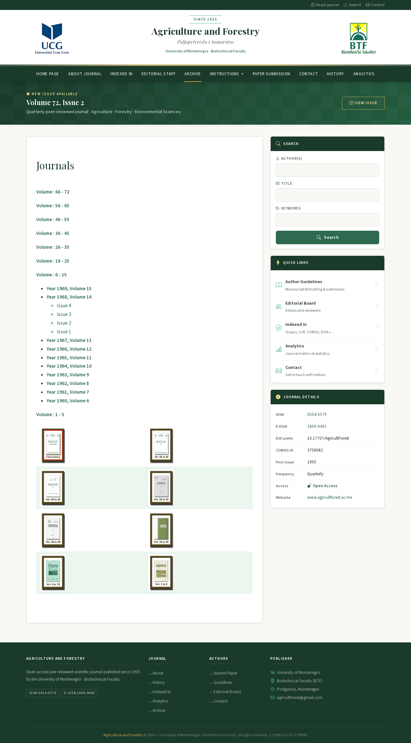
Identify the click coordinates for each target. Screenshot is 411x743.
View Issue (366, 103)
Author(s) (291, 158)
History (335, 73)
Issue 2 (64, 323)
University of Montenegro (186, 51)
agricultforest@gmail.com (299, 698)
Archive (192, 73)
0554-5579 (317, 414)
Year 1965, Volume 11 (69, 357)
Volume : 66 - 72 (52, 191)
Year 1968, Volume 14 (69, 296)
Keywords (291, 208)
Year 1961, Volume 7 (68, 392)
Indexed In (162, 692)
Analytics (364, 73)
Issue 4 (64, 305)
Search (331, 237)
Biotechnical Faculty (228, 51)
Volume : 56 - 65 (52, 205)
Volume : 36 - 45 (52, 233)
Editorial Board (227, 692)
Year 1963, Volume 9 (68, 374)
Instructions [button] (224, 73)
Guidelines (223, 682)
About (158, 673)
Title (286, 183)
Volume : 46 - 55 (52, 219)
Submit (355, 5)
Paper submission (271, 73)
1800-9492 (317, 426)
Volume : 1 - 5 (50, 414)
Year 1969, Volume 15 (69, 288)
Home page (47, 73)
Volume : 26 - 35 (52, 247)
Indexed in (121, 73)
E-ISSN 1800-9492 (79, 693)
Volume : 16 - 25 (52, 260)
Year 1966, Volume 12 (69, 349)
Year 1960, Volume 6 (68, 400)
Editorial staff (159, 73)
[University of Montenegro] (52, 37)
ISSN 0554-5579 (42, 693)
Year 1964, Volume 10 (69, 366)
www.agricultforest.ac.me (329, 497)
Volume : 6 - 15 (51, 274)
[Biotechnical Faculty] (359, 37)
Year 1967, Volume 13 (69, 340)
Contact (378, 5)
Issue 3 (64, 314)
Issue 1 (64, 331)
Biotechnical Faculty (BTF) (299, 681)
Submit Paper (225, 673)
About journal (327, 5)
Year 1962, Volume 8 (68, 383)
